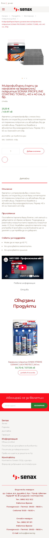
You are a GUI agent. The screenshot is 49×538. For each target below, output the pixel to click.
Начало (5, 16)
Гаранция (6, 435)
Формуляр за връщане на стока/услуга (19, 464)
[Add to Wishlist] (5, 160)
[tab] (24, 179)
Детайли (24, 178)
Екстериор (29, 16)
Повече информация (24, 283)
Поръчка (5, 427)
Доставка (6, 431)
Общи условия (8, 442)
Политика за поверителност (15, 449)
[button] (22, 78)
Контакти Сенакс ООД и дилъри (17, 460)
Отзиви (24, 290)
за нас (10, 3)
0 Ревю (5, 101)
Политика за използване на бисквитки (19, 446)
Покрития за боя (9, 19)
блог (3, 3)
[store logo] (23, 9)
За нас (4, 423)
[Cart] (44, 9)
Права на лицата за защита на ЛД (17, 453)
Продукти (16, 16)
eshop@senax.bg (27, 533)
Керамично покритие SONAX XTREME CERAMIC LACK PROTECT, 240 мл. (25, 363)
